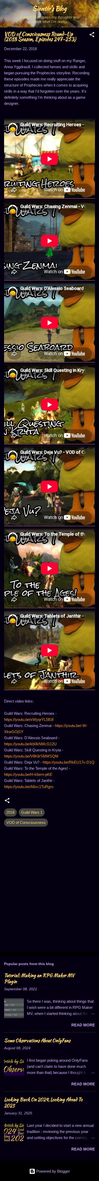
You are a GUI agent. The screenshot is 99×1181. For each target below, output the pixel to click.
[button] (92, 35)
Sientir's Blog (49, 8)
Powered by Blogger (52, 1171)
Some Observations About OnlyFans (37, 1040)
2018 (10, 812)
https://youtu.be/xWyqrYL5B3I (29, 719)
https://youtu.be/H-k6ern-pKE (28, 774)
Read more (83, 1025)
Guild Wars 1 (31, 812)
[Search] (92, 10)
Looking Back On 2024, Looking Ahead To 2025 (43, 1102)
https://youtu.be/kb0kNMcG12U (30, 744)
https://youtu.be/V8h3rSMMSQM (31, 756)
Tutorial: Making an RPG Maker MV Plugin (39, 978)
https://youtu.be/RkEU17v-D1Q (68, 762)
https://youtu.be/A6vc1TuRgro (28, 786)
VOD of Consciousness (26, 822)
